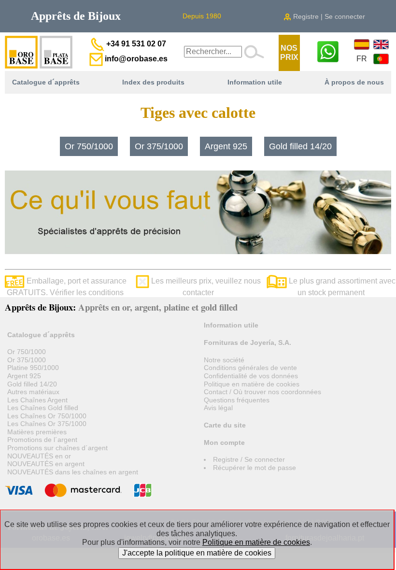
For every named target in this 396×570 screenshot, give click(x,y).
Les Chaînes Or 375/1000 (46, 424)
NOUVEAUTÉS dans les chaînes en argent (72, 472)
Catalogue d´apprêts (46, 82)
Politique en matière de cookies (251, 384)
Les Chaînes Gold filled (42, 408)
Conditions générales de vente (250, 367)
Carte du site (225, 425)
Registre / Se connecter (249, 459)
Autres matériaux (33, 392)
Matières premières (37, 432)
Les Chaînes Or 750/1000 (46, 416)
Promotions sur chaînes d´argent (57, 448)
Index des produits (153, 82)
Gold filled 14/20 (300, 146)
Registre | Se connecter (328, 16)
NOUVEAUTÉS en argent (46, 464)
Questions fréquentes (236, 400)
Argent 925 (226, 146)
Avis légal (218, 408)
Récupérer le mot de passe (254, 467)
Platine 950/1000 (33, 367)
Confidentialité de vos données (251, 376)
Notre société (224, 360)
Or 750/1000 (89, 146)
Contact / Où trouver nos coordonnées (262, 392)
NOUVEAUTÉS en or (39, 456)
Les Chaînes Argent (37, 400)
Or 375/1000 (159, 146)
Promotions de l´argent (42, 439)
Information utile (254, 82)
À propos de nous (354, 82)
